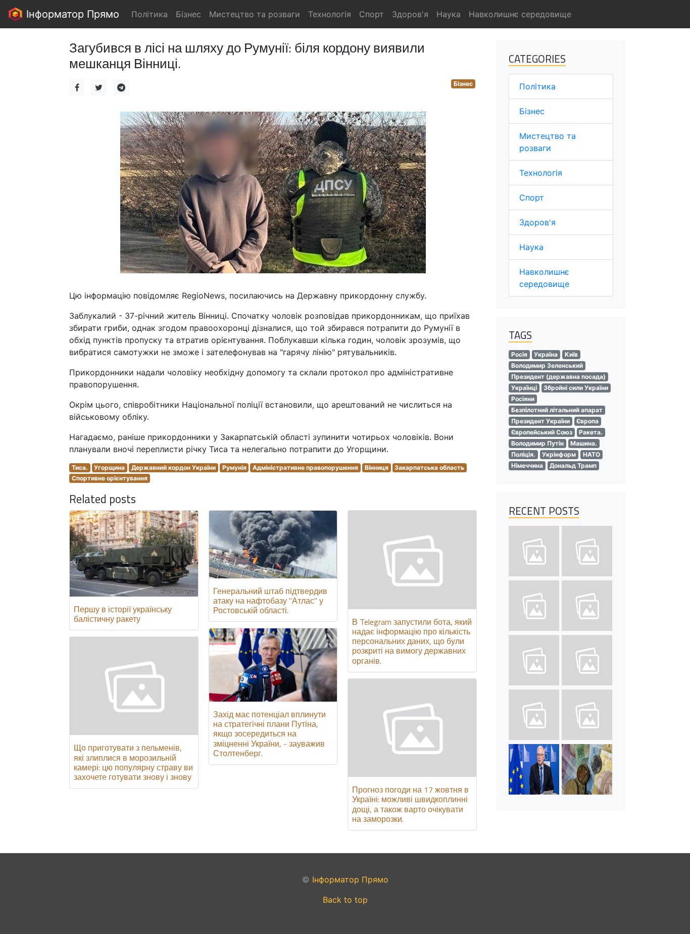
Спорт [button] (371, 14)
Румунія (234, 467)
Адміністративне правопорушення (305, 467)
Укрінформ (559, 454)
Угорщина (109, 467)
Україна (546, 354)
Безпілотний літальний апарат (557, 410)
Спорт (531, 197)
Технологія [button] (329, 14)
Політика (537, 86)
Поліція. (523, 454)
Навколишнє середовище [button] (520, 14)
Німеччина (527, 465)
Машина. (583, 443)
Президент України (540, 421)
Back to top (345, 900)
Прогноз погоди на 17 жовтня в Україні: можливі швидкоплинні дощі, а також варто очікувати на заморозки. (410, 804)
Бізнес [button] (188, 14)
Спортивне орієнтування (109, 478)
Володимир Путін (537, 443)
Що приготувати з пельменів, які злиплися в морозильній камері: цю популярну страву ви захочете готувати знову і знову (133, 762)
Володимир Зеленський (547, 365)
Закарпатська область (429, 467)
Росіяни (522, 399)
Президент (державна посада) (558, 376)
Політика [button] (149, 14)
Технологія (540, 173)
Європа (587, 421)
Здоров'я (537, 222)
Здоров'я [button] (410, 14)
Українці (524, 387)
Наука (531, 247)
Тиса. (80, 467)
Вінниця (376, 467)
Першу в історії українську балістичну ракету (123, 614)
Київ (571, 354)
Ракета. (591, 432)
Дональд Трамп (573, 465)
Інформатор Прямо (71, 14)
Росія (519, 354)
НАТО (591, 454)
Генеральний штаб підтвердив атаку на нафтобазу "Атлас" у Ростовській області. (270, 600)
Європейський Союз (541, 432)
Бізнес (463, 83)
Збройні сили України (576, 387)
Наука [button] (448, 14)
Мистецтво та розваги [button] (254, 14)
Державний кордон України (173, 467)
